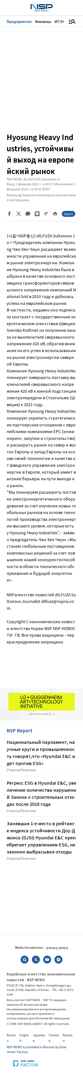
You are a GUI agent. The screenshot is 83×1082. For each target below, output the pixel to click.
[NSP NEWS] (42, 7)
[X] (18, 213)
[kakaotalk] (28, 213)
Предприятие (19, 21)
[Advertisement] (41, 896)
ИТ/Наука (62, 21)
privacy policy (57, 947)
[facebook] (9, 213)
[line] (37, 213)
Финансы (43, 21)
